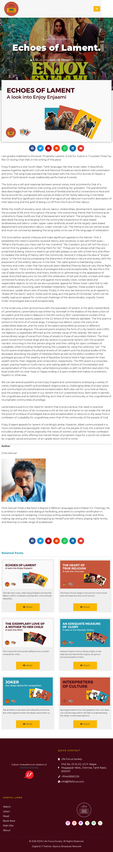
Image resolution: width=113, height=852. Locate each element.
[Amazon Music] (87, 823)
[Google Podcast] (100, 823)
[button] (32, 148)
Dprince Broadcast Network (67, 846)
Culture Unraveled (52, 39)
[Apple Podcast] (81, 823)
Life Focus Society (29, 767)
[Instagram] (68, 823)
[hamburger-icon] (97, 8)
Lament (66, 39)
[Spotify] (94, 823)
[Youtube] (74, 823)
